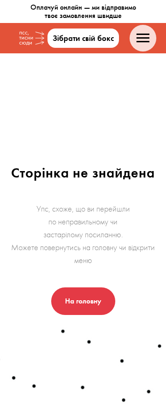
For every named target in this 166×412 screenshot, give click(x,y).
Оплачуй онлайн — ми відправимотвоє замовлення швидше (83, 11)
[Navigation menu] (142, 38)
